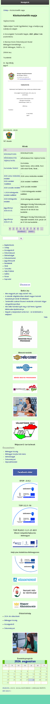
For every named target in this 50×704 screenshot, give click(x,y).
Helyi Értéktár (9, 271)
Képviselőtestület (11, 462)
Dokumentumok (10, 258)
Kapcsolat (7, 279)
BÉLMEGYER (6, 688)
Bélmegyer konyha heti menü (15, 454)
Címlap (5, 10)
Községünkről (9, 250)
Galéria (6, 274)
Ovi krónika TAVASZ (11, 168)
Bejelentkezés (9, 245)
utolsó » (31, 231)
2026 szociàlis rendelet (12, 188)
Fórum (6, 276)
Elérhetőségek (9, 255)
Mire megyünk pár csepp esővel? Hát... (19, 294)
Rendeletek (8, 263)
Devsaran (26, 702)
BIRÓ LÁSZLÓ (7, 691)
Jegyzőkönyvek (9, 261)
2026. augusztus (25, 661)
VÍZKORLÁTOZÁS (10, 154)
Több (45, 317)
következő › (22, 231)
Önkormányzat (9, 253)
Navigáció (25, 2)
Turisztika (7, 269)
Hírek (6, 266)
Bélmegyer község (11, 451)
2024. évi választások (12, 616)
